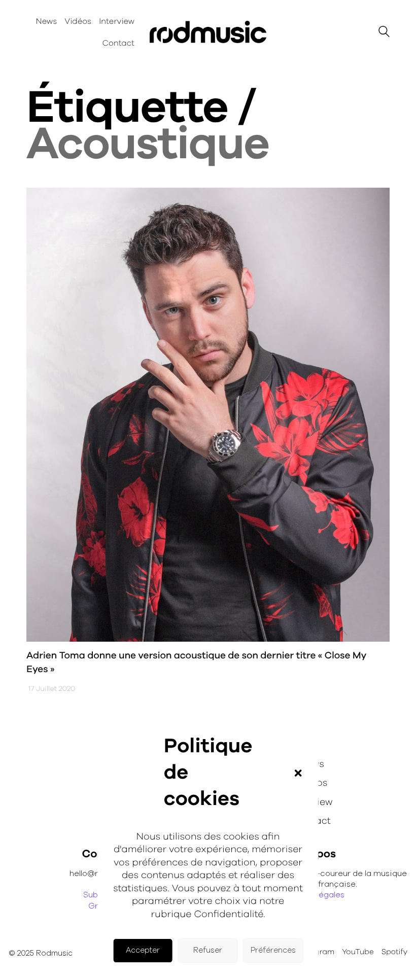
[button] (298, 773)
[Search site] (384, 33)
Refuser (207, 950)
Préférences (273, 950)
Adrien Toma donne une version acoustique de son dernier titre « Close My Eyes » (196, 662)
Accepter (143, 950)
